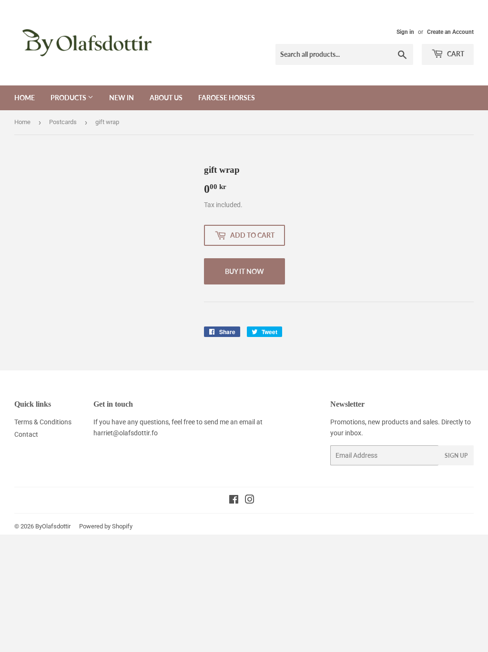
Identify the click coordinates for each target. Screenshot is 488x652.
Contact (26, 434)
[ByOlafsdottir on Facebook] (234, 501)
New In (121, 98)
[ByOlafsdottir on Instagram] (249, 501)
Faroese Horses (226, 98)
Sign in (405, 32)
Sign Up (456, 455)
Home (24, 98)
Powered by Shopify (105, 526)
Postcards (63, 122)
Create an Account (450, 32)
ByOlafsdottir (53, 526)
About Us (166, 98)
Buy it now (244, 271)
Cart (455, 54)
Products (69, 98)
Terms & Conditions (42, 422)
